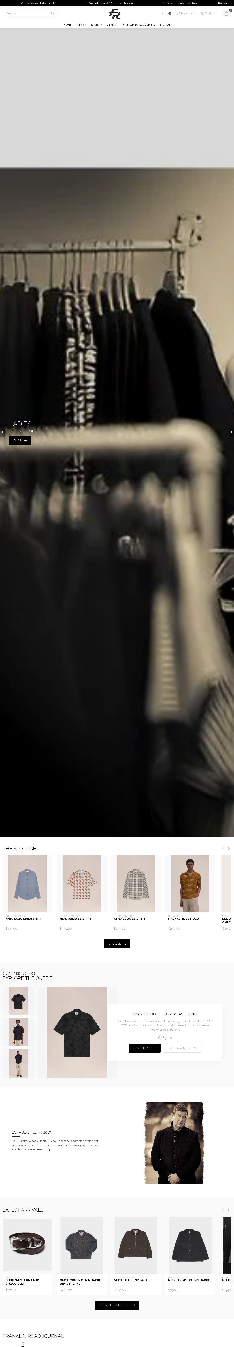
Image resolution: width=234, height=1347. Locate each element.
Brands (165, 24)
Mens (80, 24)
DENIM (111, 24)
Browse (115, 943)
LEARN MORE (142, 1048)
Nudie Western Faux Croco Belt (22, 1282)
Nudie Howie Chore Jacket (190, 1280)
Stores (222, 2)
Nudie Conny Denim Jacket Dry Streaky (81, 1282)
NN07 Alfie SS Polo (183, 919)
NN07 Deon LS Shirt (130, 919)
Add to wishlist (180, 1048)
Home (67, 24)
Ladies (95, 24)
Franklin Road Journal (138, 24)
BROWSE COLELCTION (115, 1305)
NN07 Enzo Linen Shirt (23, 919)
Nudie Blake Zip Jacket (132, 1280)
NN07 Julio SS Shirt (76, 919)
